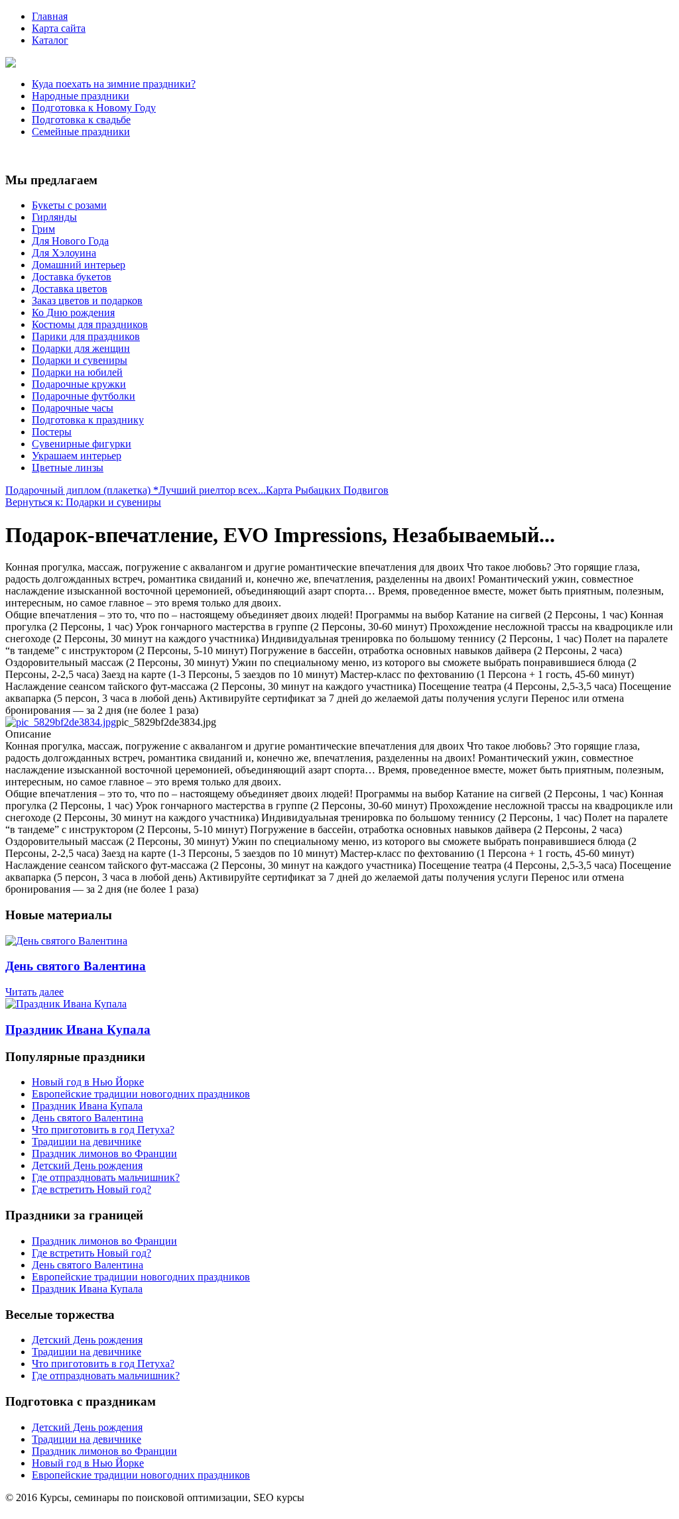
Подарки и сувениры (79, 360)
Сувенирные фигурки (81, 443)
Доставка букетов (71, 276)
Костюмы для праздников (90, 324)
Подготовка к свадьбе (81, 119)
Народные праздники (80, 95)
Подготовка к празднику (88, 419)
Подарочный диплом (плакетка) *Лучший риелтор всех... (135, 490)
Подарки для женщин (81, 348)
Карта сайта (59, 28)
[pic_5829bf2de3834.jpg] (60, 722)
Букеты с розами (69, 205)
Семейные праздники (81, 131)
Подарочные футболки (83, 396)
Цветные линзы (67, 467)
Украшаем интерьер (76, 455)
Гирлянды (54, 217)
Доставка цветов (69, 288)
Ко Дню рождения (73, 312)
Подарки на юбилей (77, 372)
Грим (43, 229)
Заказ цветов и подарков (87, 300)
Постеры (52, 431)
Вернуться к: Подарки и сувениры (83, 502)
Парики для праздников (86, 336)
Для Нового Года (70, 241)
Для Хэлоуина (64, 252)
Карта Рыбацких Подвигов (327, 490)
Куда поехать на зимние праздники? (114, 83)
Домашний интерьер (78, 264)
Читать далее (34, 991)
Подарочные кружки (79, 384)
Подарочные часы (72, 408)
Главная (50, 16)
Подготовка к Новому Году (94, 107)
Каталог (50, 40)
